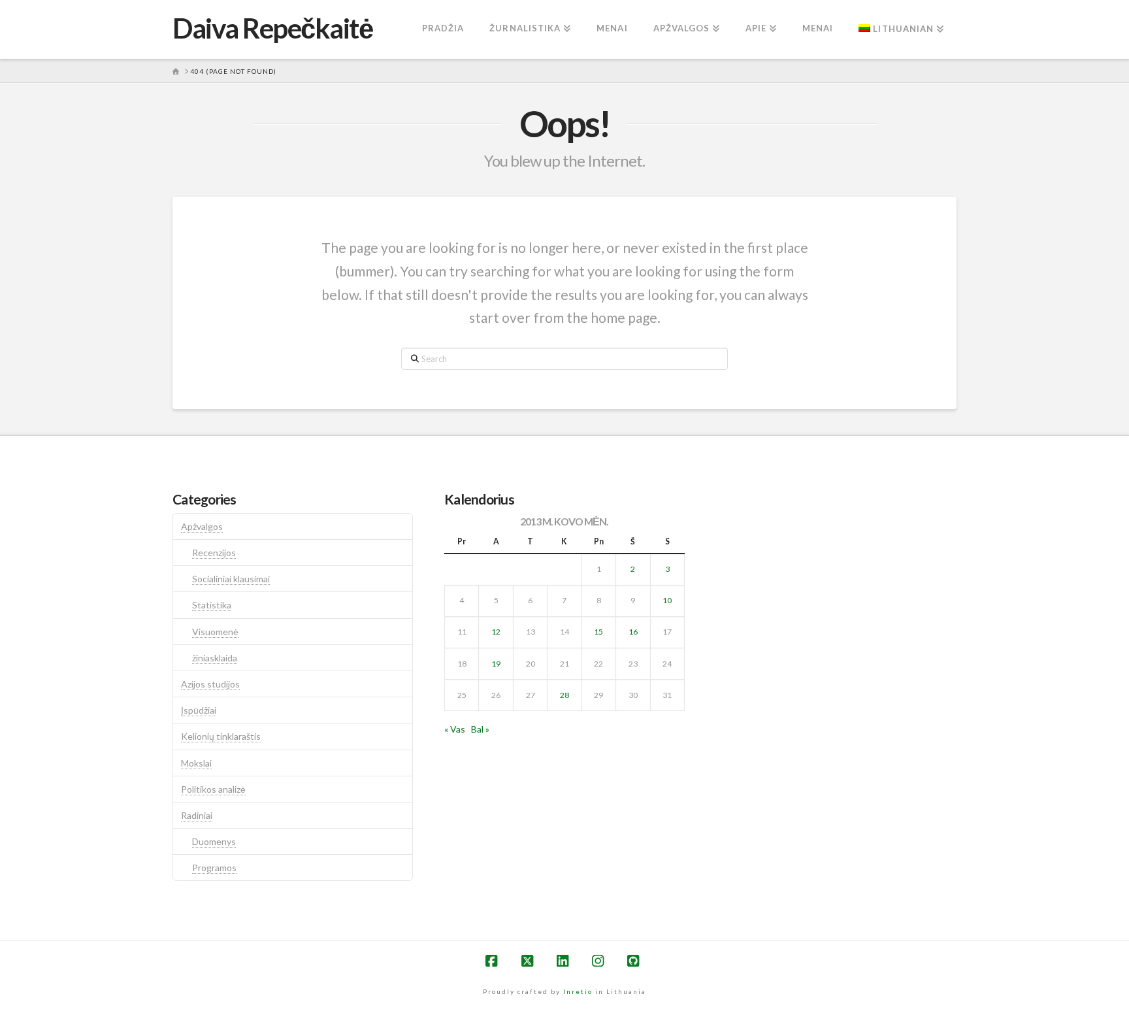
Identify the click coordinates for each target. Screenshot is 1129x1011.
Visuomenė (215, 631)
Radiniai (196, 815)
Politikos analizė (213, 789)
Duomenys (214, 841)
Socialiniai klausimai (231, 578)
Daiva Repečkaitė (272, 28)
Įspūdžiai (198, 710)
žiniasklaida (214, 657)
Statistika (211, 604)
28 (564, 695)
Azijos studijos (210, 683)
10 (667, 600)
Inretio (578, 991)
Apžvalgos (202, 526)
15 (598, 632)
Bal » (480, 729)
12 (495, 632)
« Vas (454, 729)
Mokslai (196, 763)
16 (633, 632)
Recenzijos (214, 552)
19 (495, 664)
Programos (214, 867)
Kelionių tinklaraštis (221, 736)
